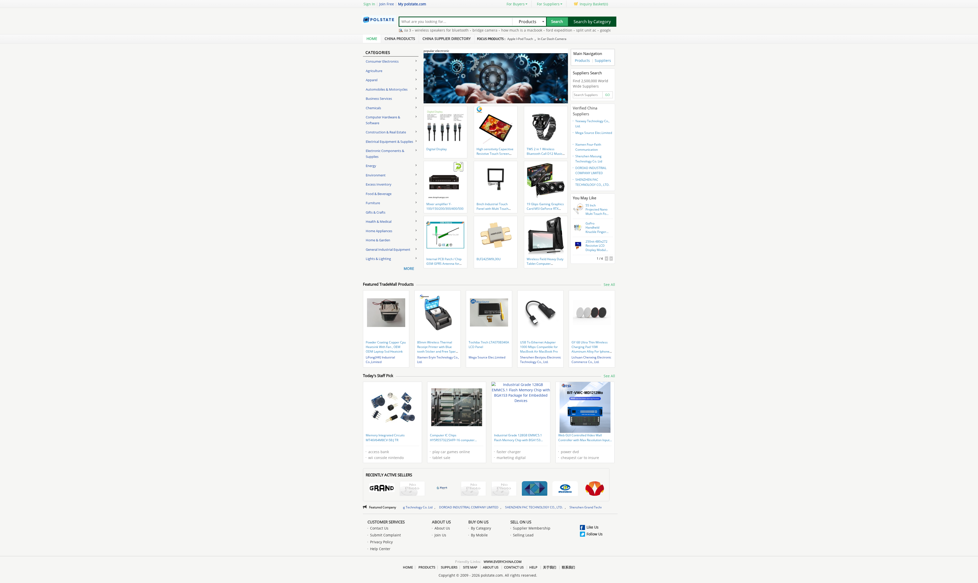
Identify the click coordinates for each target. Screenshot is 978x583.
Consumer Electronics (382, 61)
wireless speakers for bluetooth (415, 30)
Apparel (371, 80)
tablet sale (441, 457)
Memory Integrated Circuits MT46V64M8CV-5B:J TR (385, 437)
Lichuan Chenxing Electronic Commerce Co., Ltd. (591, 359)
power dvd (570, 451)
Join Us (440, 535)
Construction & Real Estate (386, 132)
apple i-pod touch (520, 39)
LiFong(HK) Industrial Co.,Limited (380, 359)
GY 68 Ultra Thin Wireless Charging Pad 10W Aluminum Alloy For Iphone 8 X (592, 349)
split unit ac (560, 30)
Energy (371, 165)
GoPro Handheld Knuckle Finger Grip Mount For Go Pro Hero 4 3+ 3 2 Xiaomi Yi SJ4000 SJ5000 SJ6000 (597, 227)
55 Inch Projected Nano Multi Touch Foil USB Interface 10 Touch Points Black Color (597, 209)
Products (582, 60)
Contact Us (379, 528)
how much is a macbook (495, 30)
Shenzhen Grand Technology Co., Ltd (542, 507)
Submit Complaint (385, 535)
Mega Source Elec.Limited (593, 133)
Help (533, 567)
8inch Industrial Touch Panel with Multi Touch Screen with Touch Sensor (495, 208)
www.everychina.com (503, 561)
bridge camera (458, 30)
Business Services (379, 98)
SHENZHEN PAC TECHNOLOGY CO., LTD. (592, 182)
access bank (378, 451)
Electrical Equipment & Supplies (389, 141)
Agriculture (374, 70)
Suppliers (603, 60)
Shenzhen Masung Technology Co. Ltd (588, 158)
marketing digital (511, 457)
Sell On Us (520, 521)
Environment (376, 175)
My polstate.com (412, 4)
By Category (481, 528)
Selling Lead (523, 535)
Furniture (373, 203)
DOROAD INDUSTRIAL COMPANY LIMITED (590, 170)
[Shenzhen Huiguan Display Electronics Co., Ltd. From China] (534, 489)
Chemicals (373, 108)
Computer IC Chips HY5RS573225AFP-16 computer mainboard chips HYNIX (452, 438)
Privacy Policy (381, 541)
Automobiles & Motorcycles (387, 89)
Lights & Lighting (378, 258)
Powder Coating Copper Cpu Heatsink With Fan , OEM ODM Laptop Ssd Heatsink (386, 347)
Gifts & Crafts (375, 212)
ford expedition (533, 30)
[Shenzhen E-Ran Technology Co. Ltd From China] (504, 489)
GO (607, 95)
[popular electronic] (496, 81)
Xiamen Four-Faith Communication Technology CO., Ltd (589, 147)
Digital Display (436, 149)
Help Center (380, 548)
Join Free (386, 4)
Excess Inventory (378, 184)
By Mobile (479, 535)
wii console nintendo (386, 457)
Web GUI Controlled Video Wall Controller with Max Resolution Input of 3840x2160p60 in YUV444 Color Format (583, 438)
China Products (400, 38)
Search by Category (592, 21)
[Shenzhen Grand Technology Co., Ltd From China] (382, 488)
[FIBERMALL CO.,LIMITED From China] (473, 489)
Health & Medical (378, 221)
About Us (441, 521)
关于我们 (549, 567)
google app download (592, 30)
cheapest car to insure (580, 457)
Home (371, 38)
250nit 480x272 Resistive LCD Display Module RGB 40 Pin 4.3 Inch (596, 246)
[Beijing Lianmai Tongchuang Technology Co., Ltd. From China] (595, 489)
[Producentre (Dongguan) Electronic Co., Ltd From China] (412, 489)
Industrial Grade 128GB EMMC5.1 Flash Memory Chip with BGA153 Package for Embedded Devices (518, 438)
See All (609, 284)
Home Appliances (379, 231)
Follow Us (595, 534)
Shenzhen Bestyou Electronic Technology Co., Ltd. (540, 359)
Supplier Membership (531, 528)
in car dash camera (552, 39)
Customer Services (386, 521)
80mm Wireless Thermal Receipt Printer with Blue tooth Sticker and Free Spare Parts (437, 349)
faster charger (509, 451)
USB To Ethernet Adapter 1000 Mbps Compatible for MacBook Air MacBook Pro (539, 347)
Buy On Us (478, 521)
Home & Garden (378, 240)
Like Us (593, 527)
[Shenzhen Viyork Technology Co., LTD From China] (443, 488)
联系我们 (568, 567)
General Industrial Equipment (388, 249)
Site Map (470, 567)
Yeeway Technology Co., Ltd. (592, 123)
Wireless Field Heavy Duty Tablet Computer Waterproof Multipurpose (545, 263)
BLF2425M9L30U (489, 259)
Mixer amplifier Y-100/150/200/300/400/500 (445, 206)
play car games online (451, 451)
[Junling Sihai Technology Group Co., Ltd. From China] (565, 489)
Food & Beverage (378, 193)
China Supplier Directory (447, 38)
